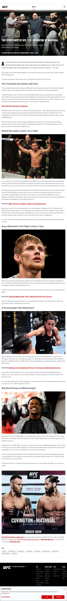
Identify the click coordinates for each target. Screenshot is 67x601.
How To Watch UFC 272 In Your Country (38, 297)
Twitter (47, 583)
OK (47, 597)
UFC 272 (4, 551)
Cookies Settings (5, 597)
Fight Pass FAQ (57, 569)
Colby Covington (11, 551)
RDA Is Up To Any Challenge (18, 204)
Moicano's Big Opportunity (37, 204)
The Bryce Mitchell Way (16, 297)
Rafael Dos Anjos (46, 551)
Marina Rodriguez (5, 553)
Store (37, 580)
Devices (56, 571)
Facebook (47, 569)
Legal (63, 567)
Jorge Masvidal (21, 551)
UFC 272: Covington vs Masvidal (12, 537)
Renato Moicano (55, 551)
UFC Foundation (40, 571)
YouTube (47, 578)
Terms (63, 569)
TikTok (46, 580)
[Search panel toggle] (64, 6)
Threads (47, 574)
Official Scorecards (32, 539)
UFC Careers (39, 574)
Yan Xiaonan (14, 553)
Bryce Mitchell (29, 551)
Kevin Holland (37, 551)
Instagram (47, 571)
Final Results (22, 539)
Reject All (59, 597)
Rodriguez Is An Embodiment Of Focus (21, 368)
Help (55, 567)
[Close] (64, 589)
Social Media (48, 567)
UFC (37, 567)
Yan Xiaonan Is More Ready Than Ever (48, 368)
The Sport (38, 569)
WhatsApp (47, 576)
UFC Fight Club (40, 583)
